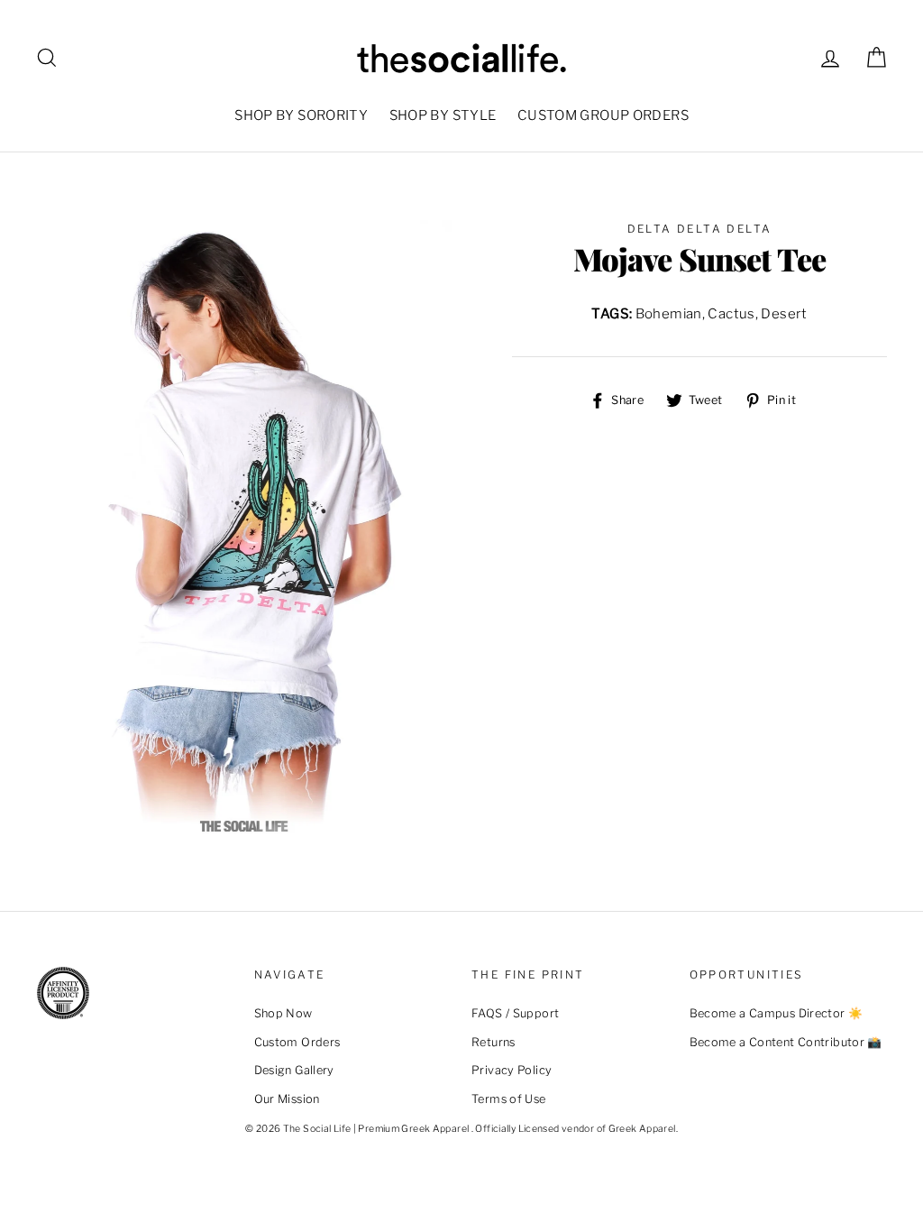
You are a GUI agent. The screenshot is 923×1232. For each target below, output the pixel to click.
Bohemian (668, 314)
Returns (493, 1042)
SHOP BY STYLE (443, 115)
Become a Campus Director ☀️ (777, 1013)
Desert (784, 314)
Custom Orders (297, 1042)
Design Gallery (294, 1070)
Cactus (731, 314)
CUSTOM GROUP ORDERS (603, 115)
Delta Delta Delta (699, 228)
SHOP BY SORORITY (301, 115)
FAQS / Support (515, 1013)
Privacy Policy (511, 1070)
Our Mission (287, 1099)
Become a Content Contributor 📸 (786, 1042)
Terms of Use (508, 1099)
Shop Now (283, 1013)
